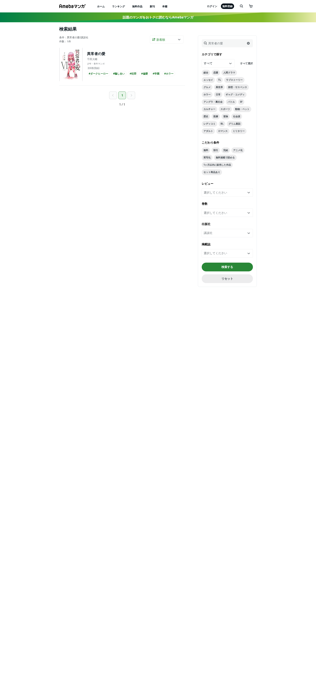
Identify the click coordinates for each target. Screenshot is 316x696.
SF (241, 101)
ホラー (207, 94)
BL (222, 123)
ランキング (118, 6)
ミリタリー (239, 131)
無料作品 (137, 6)
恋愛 (215, 72)
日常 (218, 94)
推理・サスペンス (237, 87)
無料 (206, 150)
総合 (206, 72)
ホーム (101, 6)
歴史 (206, 116)
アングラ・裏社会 (213, 101)
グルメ (207, 87)
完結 (225, 150)
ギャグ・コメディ (235, 94)
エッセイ (208, 79)
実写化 (207, 157)
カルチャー (209, 109)
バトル (231, 101)
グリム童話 (234, 123)
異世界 (219, 87)
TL (219, 79)
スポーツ (225, 109)
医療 (215, 116)
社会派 (236, 116)
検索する (227, 267)
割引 (215, 150)
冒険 (225, 116)
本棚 (164, 6)
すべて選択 (246, 63)
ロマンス (223, 131)
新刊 (152, 6)
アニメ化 (238, 150)
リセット (227, 279)
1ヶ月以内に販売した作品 (217, 164)
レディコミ (209, 123)
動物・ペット (242, 109)
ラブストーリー (234, 79)
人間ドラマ (229, 72)
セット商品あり (212, 172)
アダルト (208, 131)
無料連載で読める (225, 157)
